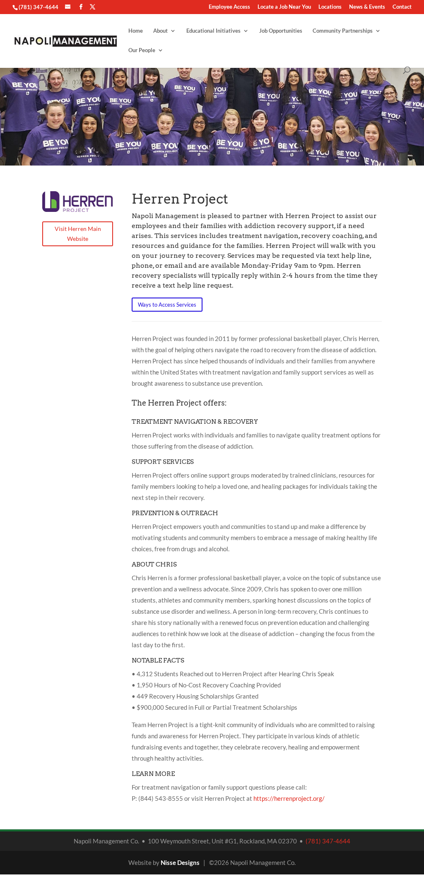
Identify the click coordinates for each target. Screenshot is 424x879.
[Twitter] (92, 7)
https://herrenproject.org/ (289, 798)
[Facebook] (81, 7)
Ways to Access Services (167, 304)
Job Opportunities (280, 31)
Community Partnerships (343, 31)
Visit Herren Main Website (78, 233)
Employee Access (229, 7)
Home (135, 31)
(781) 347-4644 (38, 7)
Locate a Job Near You (284, 7)
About (160, 31)
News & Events (367, 7)
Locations (330, 7)
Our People (141, 50)
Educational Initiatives (213, 31)
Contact (402, 7)
